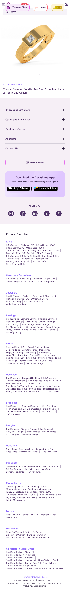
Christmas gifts (28, 245)
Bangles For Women (36, 535)
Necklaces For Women (16, 386)
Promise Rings (25, 360)
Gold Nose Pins (26, 449)
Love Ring (25, 358)
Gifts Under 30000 (15, 248)
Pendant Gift (27, 258)
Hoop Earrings (12, 324)
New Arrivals (12, 278)
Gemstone (38, 296)
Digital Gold (49, 278)
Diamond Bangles (29, 429)
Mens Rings (44, 350)
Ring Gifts (25, 261)
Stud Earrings (27, 324)
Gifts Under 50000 (35, 248)
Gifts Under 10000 (46, 245)
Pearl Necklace (13, 383)
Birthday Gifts (34, 250)
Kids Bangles (45, 429)
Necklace (11, 374)
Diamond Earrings (29, 319)
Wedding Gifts (12, 261)
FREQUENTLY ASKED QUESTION (35, 586)
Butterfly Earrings (14, 332)
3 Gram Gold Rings (43, 360)
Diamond (17, 296)
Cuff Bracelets (13, 414)
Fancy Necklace (14, 391)
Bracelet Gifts (41, 258)
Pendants (11, 462)
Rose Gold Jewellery (33, 301)
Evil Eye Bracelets (31, 409)
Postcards (37, 278)
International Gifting (50, 256)
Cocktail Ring (12, 358)
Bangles (10, 425)
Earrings (11, 315)
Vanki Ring (11, 355)
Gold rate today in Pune (44, 563)
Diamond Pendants (31, 466)
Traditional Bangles (30, 434)
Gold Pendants (13, 466)
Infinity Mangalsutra (15, 500)
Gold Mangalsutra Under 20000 (21, 494)
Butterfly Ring (38, 358)
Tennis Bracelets (49, 409)
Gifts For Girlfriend (30, 256)
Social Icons (19, 191)
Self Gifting (25, 278)
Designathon (50, 281)
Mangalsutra (13, 483)
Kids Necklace (49, 378)
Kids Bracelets (49, 406)
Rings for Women (14, 532)
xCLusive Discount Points (50, 583)
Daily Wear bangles (15, 431)
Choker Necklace (52, 380)
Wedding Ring (44, 352)
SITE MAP (17, 580)
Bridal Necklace (50, 389)
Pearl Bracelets (13, 409)
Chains (45, 299)
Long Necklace (36, 386)
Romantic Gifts (13, 253)
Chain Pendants (32, 469)
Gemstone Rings (29, 350)
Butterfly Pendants (15, 472)
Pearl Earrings (42, 324)
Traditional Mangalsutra (49, 494)
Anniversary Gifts (51, 250)
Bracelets (11, 402)
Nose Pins (12, 445)
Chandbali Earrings (35, 327)
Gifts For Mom (12, 256)
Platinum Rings (42, 347)
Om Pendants (48, 469)
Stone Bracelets (48, 411)
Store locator (35, 281)
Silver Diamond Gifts (15, 264)
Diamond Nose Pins (44, 449)
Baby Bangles (12, 434)
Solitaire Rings (13, 350)
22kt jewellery (52, 296)
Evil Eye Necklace (31, 383)
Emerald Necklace (32, 391)
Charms (20, 299)
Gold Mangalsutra (14, 486)
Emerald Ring (36, 355)
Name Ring (49, 355)
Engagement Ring (14, 352)
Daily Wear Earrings (47, 329)
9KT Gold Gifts (39, 261)
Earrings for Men (30, 514)
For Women (12, 528)
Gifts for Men (12, 245)
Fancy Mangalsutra (15, 492)
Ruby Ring (23, 355)
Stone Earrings (29, 329)
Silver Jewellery (13, 301)
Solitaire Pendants (50, 466)
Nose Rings (11, 449)
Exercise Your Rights (16, 583)
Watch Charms (33, 299)
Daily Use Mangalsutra (43, 497)
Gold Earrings (12, 319)
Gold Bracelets (13, 406)
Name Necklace (53, 386)
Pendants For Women (16, 537)
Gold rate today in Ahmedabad (49, 568)
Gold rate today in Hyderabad (20, 555)
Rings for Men (13, 514)
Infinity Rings (53, 358)
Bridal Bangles (33, 431)
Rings (9, 343)
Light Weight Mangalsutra (18, 497)
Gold (8, 296)
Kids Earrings (31, 321)
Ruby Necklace (35, 380)
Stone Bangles (49, 431)
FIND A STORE (37, 162)
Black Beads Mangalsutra (39, 492)
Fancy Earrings (13, 329)
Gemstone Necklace (15, 380)
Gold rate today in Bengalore (20, 557)
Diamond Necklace (31, 378)
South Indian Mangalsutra (40, 489)
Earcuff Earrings (53, 327)
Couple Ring (30, 352)
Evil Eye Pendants (14, 469)
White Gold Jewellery (16, 304)
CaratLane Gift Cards (16, 250)
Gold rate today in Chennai (19, 552)
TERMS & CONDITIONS (45, 580)
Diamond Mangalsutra (35, 486)
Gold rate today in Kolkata (19, 568)
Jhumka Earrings (47, 321)
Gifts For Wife (12, 258)
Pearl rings (11, 360)
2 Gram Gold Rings (15, 363)
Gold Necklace (13, 378)
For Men (10, 511)
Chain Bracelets (13, 411)
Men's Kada (11, 517)
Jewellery (11, 292)
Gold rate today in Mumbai (19, 560)
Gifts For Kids (28, 253)
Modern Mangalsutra (16, 489)
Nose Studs (11, 451)
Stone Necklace (13, 389)
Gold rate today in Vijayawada (21, 565)
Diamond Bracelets (31, 406)
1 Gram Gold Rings (34, 363)
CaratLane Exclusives (18, 275)
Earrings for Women (33, 532)
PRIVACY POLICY (29, 580)
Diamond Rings (13, 347)
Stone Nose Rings (48, 451)
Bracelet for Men (48, 514)
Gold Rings (27, 347)
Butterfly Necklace (32, 389)
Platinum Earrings (14, 321)
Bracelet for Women (15, 535)
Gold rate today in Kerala (18, 563)
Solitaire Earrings (47, 319)
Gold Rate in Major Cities (20, 548)
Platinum (10, 299)
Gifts (9, 241)
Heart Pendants (33, 472)
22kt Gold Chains (51, 391)
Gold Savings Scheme (16, 281)
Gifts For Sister (44, 253)
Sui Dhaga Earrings (15, 327)
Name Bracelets (30, 411)
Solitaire (27, 296)
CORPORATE (32, 583)
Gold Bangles (12, 429)
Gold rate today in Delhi (46, 560)
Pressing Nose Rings (28, 451)
